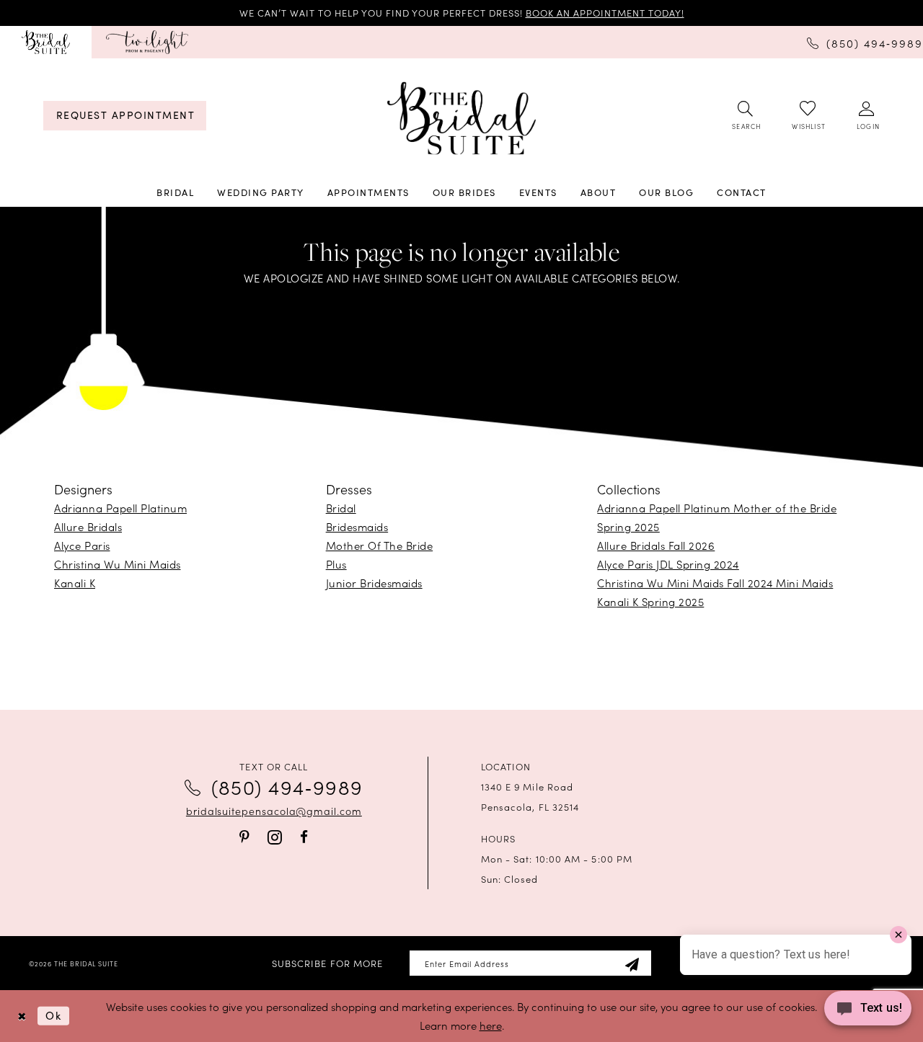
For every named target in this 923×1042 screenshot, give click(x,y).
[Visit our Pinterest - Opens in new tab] (244, 837)
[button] (867, 116)
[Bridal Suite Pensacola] (45, 42)
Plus (336, 563)
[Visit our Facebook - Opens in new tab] (304, 837)
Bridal (341, 507)
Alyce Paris (82, 545)
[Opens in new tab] (147, 42)
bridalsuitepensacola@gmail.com (274, 810)
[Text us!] (868, 1012)
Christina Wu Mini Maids (117, 563)
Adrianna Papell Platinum (120, 507)
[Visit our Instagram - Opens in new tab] (275, 837)
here (491, 1025)
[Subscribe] (631, 963)
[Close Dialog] (22, 1016)
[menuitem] (46, 42)
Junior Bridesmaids (374, 582)
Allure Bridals (88, 526)
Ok (53, 1015)
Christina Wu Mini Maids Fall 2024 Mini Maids (715, 582)
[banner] (461, 118)
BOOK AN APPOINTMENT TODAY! (605, 12)
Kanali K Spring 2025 (650, 601)
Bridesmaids (357, 526)
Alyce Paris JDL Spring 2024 (668, 563)
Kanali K (74, 582)
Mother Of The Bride (379, 545)
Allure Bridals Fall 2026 (656, 545)
